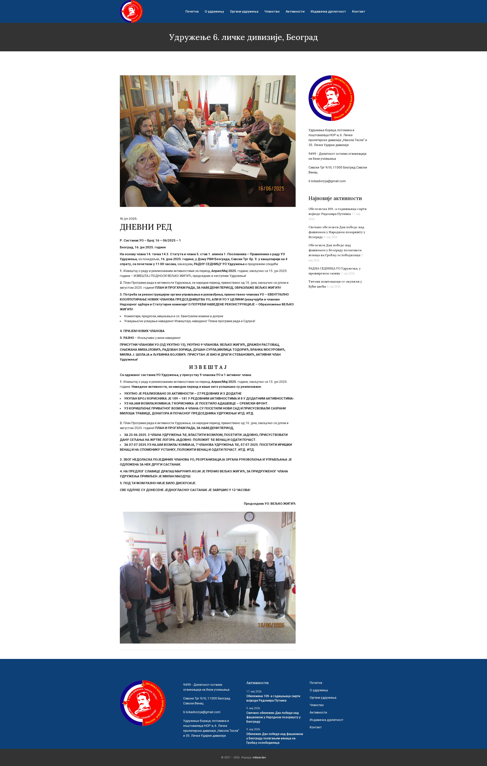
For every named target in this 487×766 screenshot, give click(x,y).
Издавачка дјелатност (326, 720)
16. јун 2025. (128, 219)
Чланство (317, 705)
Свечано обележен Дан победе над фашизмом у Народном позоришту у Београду (337, 232)
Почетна (316, 683)
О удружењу (319, 690)
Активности (318, 712)
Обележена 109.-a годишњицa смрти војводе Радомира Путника (273, 698)
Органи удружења (323, 697)
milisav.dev (259, 757)
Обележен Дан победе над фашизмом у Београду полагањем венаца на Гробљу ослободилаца (335, 250)
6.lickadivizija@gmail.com (327, 181)
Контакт (316, 727)
